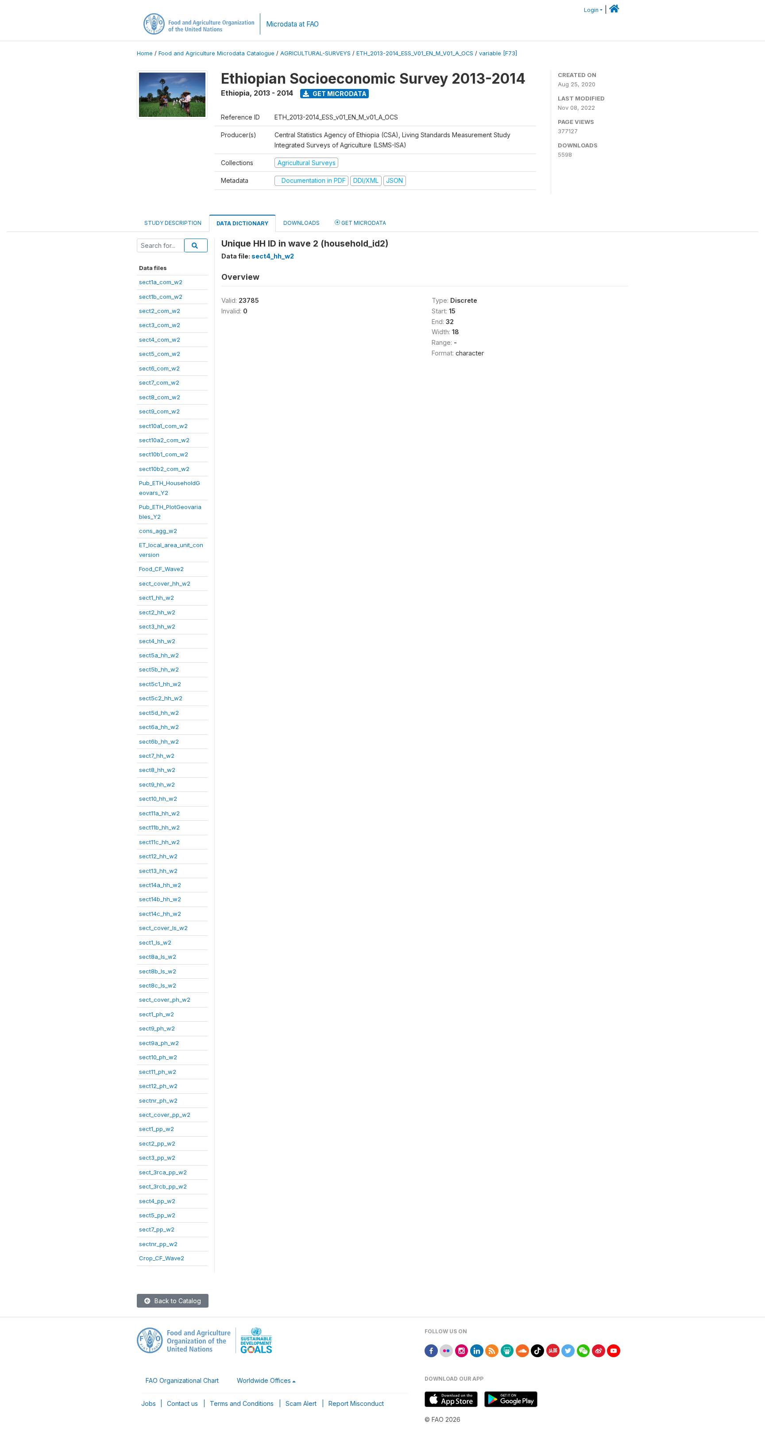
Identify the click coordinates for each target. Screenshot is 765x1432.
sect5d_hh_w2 (159, 712)
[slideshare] (507, 1350)
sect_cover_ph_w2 (164, 999)
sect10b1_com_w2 (163, 454)
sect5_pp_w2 (157, 1215)
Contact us (182, 1403)
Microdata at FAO (292, 24)
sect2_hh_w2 (157, 612)
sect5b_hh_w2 (159, 669)
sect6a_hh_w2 (159, 726)
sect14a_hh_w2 (160, 884)
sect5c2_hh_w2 (160, 698)
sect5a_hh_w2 (159, 655)
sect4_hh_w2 (157, 641)
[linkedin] (476, 1350)
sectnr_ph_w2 (158, 1100)
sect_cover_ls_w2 (163, 927)
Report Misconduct (356, 1403)
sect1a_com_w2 (160, 282)
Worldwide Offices (264, 1380)
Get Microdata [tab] (363, 223)
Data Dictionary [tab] (242, 223)
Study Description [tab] (172, 223)
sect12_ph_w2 (158, 1085)
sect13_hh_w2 (158, 870)
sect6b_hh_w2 (159, 741)
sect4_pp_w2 (157, 1200)
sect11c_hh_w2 (159, 841)
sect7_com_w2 (159, 382)
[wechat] (583, 1350)
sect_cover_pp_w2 (164, 1114)
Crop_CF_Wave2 (161, 1258)
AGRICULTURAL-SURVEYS (315, 53)
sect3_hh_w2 (157, 626)
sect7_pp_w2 (156, 1229)
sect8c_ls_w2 (157, 985)
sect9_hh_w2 (157, 784)
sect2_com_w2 (159, 310)
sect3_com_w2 (159, 324)
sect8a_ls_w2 (157, 956)
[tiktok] (537, 1350)
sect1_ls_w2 (155, 942)
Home (145, 53)
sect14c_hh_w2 (160, 913)
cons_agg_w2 (158, 530)
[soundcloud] (522, 1350)
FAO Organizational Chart (182, 1380)
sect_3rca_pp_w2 (163, 1172)
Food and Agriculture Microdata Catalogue (216, 53)
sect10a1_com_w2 (163, 425)
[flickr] (446, 1350)
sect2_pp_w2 (157, 1143)
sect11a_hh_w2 (159, 813)
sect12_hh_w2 (158, 856)
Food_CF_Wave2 (161, 568)
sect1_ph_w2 (156, 1014)
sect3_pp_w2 (157, 1157)
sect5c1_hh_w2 (160, 683)
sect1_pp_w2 (156, 1128)
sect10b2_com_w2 (164, 468)
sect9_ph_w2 (157, 1028)
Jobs (148, 1403)
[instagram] (461, 1350)
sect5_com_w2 (159, 353)
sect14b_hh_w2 (160, 899)
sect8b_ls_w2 (157, 971)
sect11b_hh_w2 (159, 827)
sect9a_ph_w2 (159, 1042)
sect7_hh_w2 (156, 755)
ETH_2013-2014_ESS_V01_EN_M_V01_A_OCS (414, 53)
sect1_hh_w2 (156, 597)
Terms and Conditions (242, 1403)
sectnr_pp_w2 (158, 1243)
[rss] (491, 1350)
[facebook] (431, 1350)
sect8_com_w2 (159, 397)
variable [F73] (498, 53)
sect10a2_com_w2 (164, 440)
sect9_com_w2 (159, 411)
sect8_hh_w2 (157, 769)
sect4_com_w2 (159, 339)
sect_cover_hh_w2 (164, 583)
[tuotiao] (553, 1350)
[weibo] (598, 1350)
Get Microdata (339, 93)
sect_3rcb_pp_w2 (163, 1186)
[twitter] (568, 1350)
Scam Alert (301, 1403)
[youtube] (613, 1350)
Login (591, 10)
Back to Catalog (177, 1301)
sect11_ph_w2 (157, 1071)
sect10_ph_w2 (158, 1057)
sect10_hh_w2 (158, 798)
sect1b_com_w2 (160, 296)
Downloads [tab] (301, 223)
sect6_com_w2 (159, 368)
